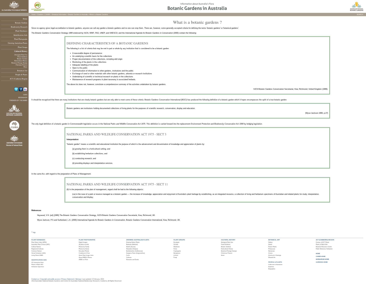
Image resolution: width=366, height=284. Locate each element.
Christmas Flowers (21, 65)
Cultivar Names (36, 246)
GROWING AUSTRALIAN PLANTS (137, 240)
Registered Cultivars (37, 249)
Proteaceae (271, 249)
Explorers (271, 266)
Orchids (176, 244)
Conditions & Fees (84, 253)
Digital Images (83, 242)
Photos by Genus (84, 249)
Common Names (36, 251)
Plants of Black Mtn (37, 264)
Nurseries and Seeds (132, 259)
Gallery (270, 242)
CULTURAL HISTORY (228, 240)
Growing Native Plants (133, 242)
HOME (318, 253)
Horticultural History (20, 61)
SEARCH (360, 14)
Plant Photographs (20, 39)
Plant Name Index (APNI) (39, 242)
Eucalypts (176, 242)
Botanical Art (22, 70)
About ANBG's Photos (85, 257)
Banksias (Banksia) (132, 244)
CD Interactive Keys (37, 262)
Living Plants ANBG (37, 255)
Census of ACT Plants (322, 242)
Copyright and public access (50, 279)
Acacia (270, 253)
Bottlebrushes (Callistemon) (134, 251)
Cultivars (129, 257)
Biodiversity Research (19, 27)
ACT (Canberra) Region (18, 78)
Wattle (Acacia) (130, 246)
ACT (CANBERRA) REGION (325, 240)
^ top (33, 232)
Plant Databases (21, 31)
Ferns (128, 255)
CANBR (47, 14)
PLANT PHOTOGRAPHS (87, 240)
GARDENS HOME (322, 262)
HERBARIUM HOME (322, 259)
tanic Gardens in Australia (79, 14)
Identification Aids (20, 35)
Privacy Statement (67, 279)
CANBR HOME (321, 256)
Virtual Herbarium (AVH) (38, 253)
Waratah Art (271, 257)
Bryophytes (177, 253)
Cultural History (20, 51)
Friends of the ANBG (18, 100)
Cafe (25, 95)
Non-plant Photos (84, 251)
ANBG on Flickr (83, 259)
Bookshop (22, 97)
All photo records (84, 244)
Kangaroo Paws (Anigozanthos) (135, 253)
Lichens (176, 255)
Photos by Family (84, 246)
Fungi (175, 257)
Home (25, 18)
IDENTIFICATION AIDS (39, 260)
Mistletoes (177, 246)
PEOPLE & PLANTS (275, 262)
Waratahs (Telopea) (132, 249)
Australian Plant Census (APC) (40, 244)
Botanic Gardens (21, 22)
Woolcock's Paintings (274, 255)
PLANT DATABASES (38, 240)
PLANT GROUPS (179, 240)
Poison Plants (272, 246)
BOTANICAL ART (274, 240)
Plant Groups (22, 47)
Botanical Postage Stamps (19, 63)
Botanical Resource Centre (324, 246)
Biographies (271, 269)
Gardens (40, 14)
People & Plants (21, 74)
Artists (270, 244)
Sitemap (78, 279)
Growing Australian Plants (17, 43)
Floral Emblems (22, 57)
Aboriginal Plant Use (20, 55)
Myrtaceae (271, 251)
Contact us (35, 279)
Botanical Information (59, 14)
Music (25, 67)
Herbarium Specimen (37, 266)
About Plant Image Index (86, 255)
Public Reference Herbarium (324, 249)
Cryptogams (177, 251)
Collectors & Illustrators (275, 264)
